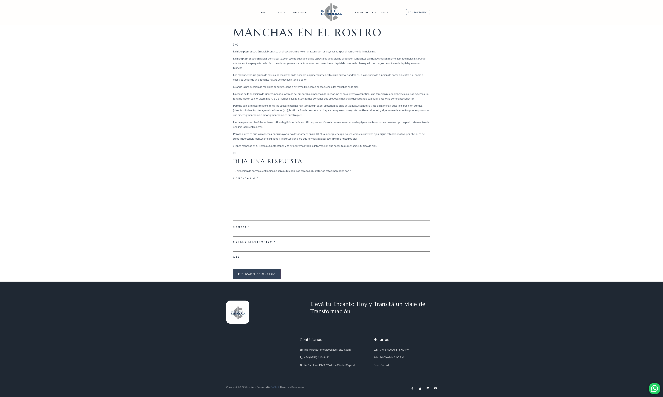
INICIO (265, 12)
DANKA (275, 387)
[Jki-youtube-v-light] (435, 388)
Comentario (246, 178)
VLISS (384, 12)
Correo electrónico (254, 242)
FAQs (281, 12)
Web (236, 257)
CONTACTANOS (418, 12)
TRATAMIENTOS (363, 12)
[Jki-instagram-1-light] (420, 388)
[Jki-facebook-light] (412, 388)
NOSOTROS (300, 12)
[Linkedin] (427, 388)
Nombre (241, 227)
